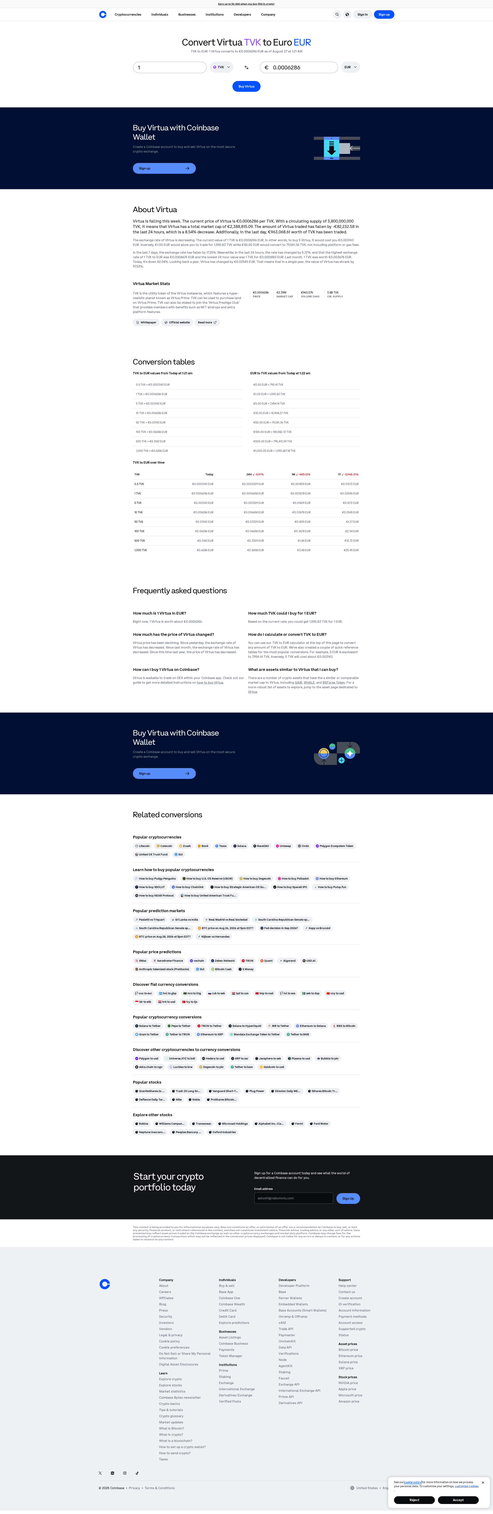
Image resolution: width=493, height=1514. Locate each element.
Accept (458, 1500)
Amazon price (349, 1401)
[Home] (103, 14)
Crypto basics (169, 1404)
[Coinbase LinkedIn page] (112, 1473)
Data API (285, 1347)
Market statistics (172, 1391)
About (163, 1286)
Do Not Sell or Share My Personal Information (185, 1356)
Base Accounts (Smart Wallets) (302, 1310)
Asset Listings (230, 1337)
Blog (162, 1304)
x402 (282, 1323)
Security (165, 1316)
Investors (166, 1323)
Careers (165, 1292)
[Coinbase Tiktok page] (137, 1473)
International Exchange (237, 1389)
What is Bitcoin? (171, 1428)
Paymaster (287, 1335)
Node (283, 1360)
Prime (223, 1370)
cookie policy (412, 1482)
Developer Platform (294, 1286)
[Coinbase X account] (100, 1473)
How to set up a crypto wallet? (182, 1447)
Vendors (165, 1329)
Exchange (226, 1383)
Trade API (286, 1329)
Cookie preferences (174, 1347)
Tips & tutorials (171, 1410)
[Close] (483, 1482)
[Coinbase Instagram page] (124, 1473)
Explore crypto (170, 1379)
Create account (350, 1298)
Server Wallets (290, 1298)
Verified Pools (230, 1401)
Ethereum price (350, 1356)
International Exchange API (299, 1391)
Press (163, 1310)
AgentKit (285, 1366)
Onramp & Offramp (293, 1316)
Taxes (163, 1459)
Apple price (347, 1389)
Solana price (348, 1362)
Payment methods (353, 1316)
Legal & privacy (171, 1335)
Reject (414, 1500)
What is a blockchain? (175, 1441)
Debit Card (227, 1316)
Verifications (289, 1353)
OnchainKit (287, 1341)
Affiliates (166, 1298)
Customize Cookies (467, 1486)
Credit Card (227, 1310)
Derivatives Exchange (235, 1395)
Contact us (347, 1292)
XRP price (346, 1368)
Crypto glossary (171, 1416)
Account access (351, 1323)
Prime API (286, 1397)
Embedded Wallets (293, 1304)
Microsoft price (350, 1395)
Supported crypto (352, 1329)
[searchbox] (350, 67)
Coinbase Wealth (232, 1304)
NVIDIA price (348, 1383)
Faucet (284, 1378)
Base (282, 1292)
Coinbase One (229, 1298)
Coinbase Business (233, 1343)
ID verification (350, 1304)
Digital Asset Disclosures (178, 1364)
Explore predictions (234, 1323)
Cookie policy (169, 1341)
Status (344, 1335)
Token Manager (230, 1356)
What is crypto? (171, 1434)
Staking (225, 1377)
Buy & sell (227, 1286)
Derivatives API (290, 1403)
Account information (354, 1310)
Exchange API (289, 1384)
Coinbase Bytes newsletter (180, 1397)
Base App (226, 1292)
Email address (263, 1189)
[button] (160, 14)
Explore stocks (170, 1385)
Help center (348, 1286)
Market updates (171, 1422)
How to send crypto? (174, 1453)
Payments (226, 1350)
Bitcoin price (348, 1350)
